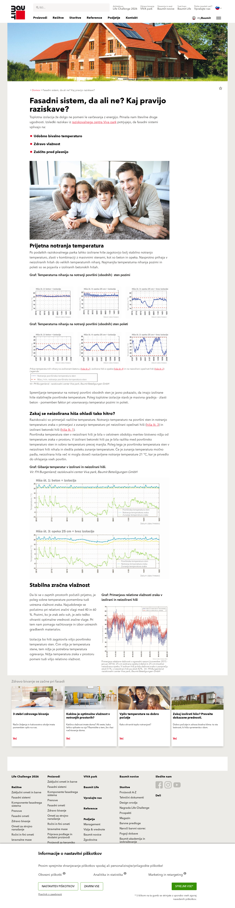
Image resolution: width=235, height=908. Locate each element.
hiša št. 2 (85, 369)
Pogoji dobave (129, 833)
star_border (220, 88)
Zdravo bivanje (56, 810)
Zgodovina (90, 839)
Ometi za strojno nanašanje (57, 817)
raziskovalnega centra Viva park (94, 122)
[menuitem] (125, 8)
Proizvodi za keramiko (61, 842)
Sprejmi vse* (184, 886)
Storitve (125, 787)
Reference (91, 808)
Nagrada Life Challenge (134, 807)
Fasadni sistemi (56, 787)
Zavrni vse (91, 886)
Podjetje (89, 819)
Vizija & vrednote (94, 829)
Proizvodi (53, 776)
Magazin (125, 818)
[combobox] (71, 7)
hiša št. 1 (67, 429)
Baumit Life (91, 787)
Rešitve (17, 787)
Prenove (52, 800)
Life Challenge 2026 (25, 776)
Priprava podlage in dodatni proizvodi (59, 836)
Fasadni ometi (56, 805)
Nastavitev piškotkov (58, 886)
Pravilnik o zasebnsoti (50, 894)
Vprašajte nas (93, 798)
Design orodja (128, 802)
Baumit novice (129, 776)
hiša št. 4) (119, 369)
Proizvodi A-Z (128, 792)
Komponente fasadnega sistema (62, 794)
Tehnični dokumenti (132, 797)
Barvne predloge (130, 823)
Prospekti (125, 813)
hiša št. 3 (159, 369)
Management (92, 824)
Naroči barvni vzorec (133, 828)
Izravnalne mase (57, 829)
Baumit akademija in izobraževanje (132, 840)
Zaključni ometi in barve (62, 781)
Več (15, 738)
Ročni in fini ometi (58, 824)
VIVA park (90, 776)
